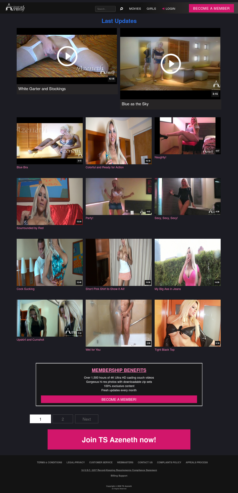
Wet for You (93, 349)
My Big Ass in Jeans (168, 289)
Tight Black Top (165, 349)
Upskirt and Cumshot (30, 339)
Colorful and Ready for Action (105, 167)
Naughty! (160, 157)
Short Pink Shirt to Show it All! (105, 289)
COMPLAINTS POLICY (169, 462)
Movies (135, 8)
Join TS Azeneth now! (119, 439)
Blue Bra (22, 167)
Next (87, 419)
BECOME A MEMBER (211, 8)
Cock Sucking (25, 289)
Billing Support (119, 475)
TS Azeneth (127, 486)
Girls (151, 8)
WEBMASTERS (125, 462)
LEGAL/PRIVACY (76, 462)
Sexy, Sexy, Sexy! (166, 218)
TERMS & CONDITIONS (49, 462)
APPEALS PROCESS (197, 462)
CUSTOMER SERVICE (101, 462)
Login (171, 8)
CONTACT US (145, 462)
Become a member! (119, 399)
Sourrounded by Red (30, 228)
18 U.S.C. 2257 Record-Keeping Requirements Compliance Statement (119, 470)
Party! (89, 218)
